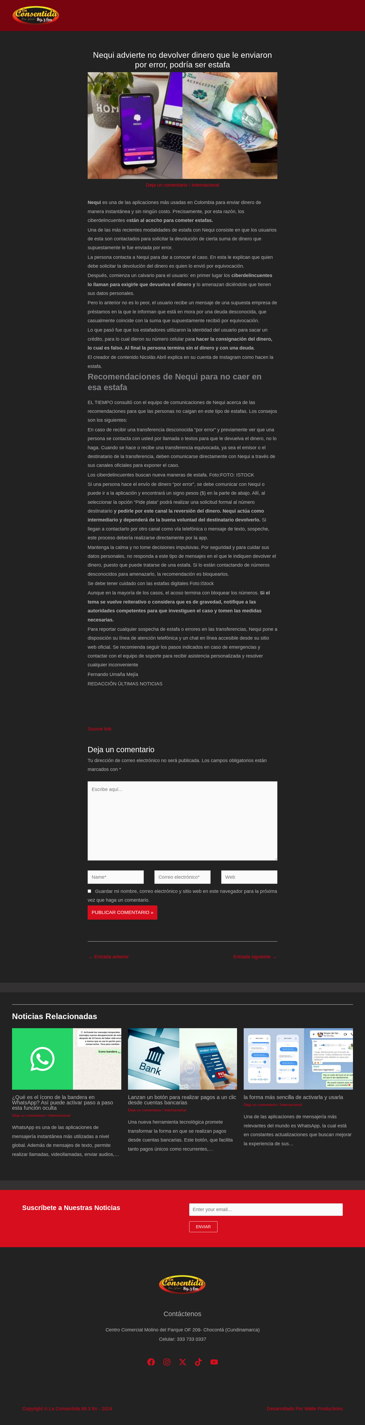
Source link (99, 729)
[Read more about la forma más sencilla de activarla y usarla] (298, 1058)
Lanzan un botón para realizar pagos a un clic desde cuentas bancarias (182, 1099)
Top (262, 15)
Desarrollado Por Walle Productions (305, 1408)
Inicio (216, 15)
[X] (183, 1362)
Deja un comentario (167, 185)
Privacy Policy (336, 15)
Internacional (205, 185)
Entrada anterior (108, 956)
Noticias (239, 15)
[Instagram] (167, 1362)
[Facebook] (151, 1362)
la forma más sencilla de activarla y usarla (293, 1097)
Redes (282, 15)
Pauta (305, 15)
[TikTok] (198, 1362)
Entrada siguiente (255, 956)
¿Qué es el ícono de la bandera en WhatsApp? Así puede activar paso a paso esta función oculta (62, 1102)
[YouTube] (214, 1362)
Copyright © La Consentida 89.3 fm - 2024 (67, 1408)
